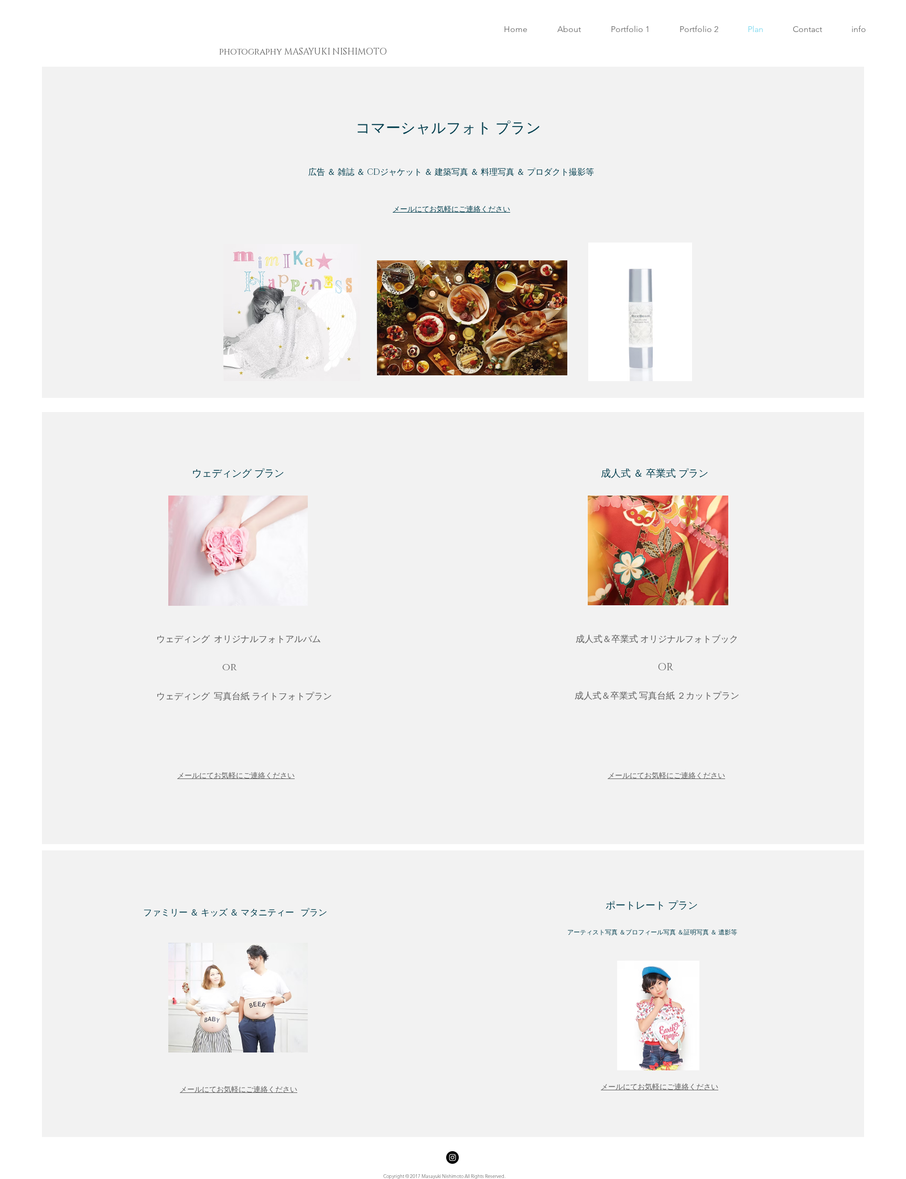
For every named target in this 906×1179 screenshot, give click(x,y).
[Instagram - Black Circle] (452, 1157)
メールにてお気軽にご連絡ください (451, 209)
